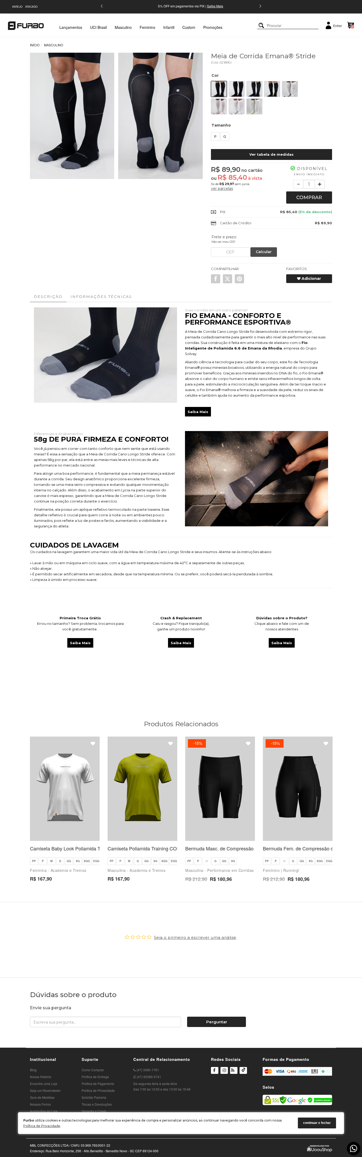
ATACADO (31, 6)
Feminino (147, 27)
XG (78, 861)
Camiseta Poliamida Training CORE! (146, 848)
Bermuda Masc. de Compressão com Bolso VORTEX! (242, 848)
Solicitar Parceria (94, 1097)
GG (69, 861)
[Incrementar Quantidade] (320, 184)
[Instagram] (224, 1074)
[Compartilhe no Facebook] (215, 278)
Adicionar (311, 278)
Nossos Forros (40, 1104)
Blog (33, 1070)
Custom (188, 27)
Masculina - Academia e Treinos (136, 870)
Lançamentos (70, 27)
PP (34, 861)
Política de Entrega (95, 1076)
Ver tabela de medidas (271, 154)
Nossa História (40, 1076)
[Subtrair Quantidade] (298, 184)
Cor (215, 75)
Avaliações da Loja (44, 1111)
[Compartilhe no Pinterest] (239, 278)
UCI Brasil (98, 27)
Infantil (168, 27)
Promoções (212, 27)
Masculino (123, 27)
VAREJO (17, 6)
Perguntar (216, 1021)
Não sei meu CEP (223, 242)
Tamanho (221, 125)
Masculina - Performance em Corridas (219, 870)
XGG (87, 861)
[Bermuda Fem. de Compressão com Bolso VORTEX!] (298, 789)
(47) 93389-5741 (148, 1076)
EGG (96, 861)
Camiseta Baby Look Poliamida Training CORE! (80, 848)
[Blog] (234, 1071)
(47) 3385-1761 (147, 1070)
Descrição (48, 296)
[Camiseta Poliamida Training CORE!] (142, 789)
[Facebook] (214, 1071)
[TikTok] (243, 1074)
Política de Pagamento (98, 1083)
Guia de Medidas (42, 1097)
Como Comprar (93, 1070)
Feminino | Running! (281, 870)
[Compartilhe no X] (227, 278)
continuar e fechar (317, 1123)
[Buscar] (261, 25)
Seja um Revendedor (45, 1090)
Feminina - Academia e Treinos (58, 870)
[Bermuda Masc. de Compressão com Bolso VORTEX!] (220, 789)
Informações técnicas (101, 296)
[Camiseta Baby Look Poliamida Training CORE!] (65, 789)
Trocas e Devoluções (97, 1104)
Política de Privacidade (41, 1126)
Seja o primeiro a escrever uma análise (195, 937)
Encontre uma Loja (43, 1083)
